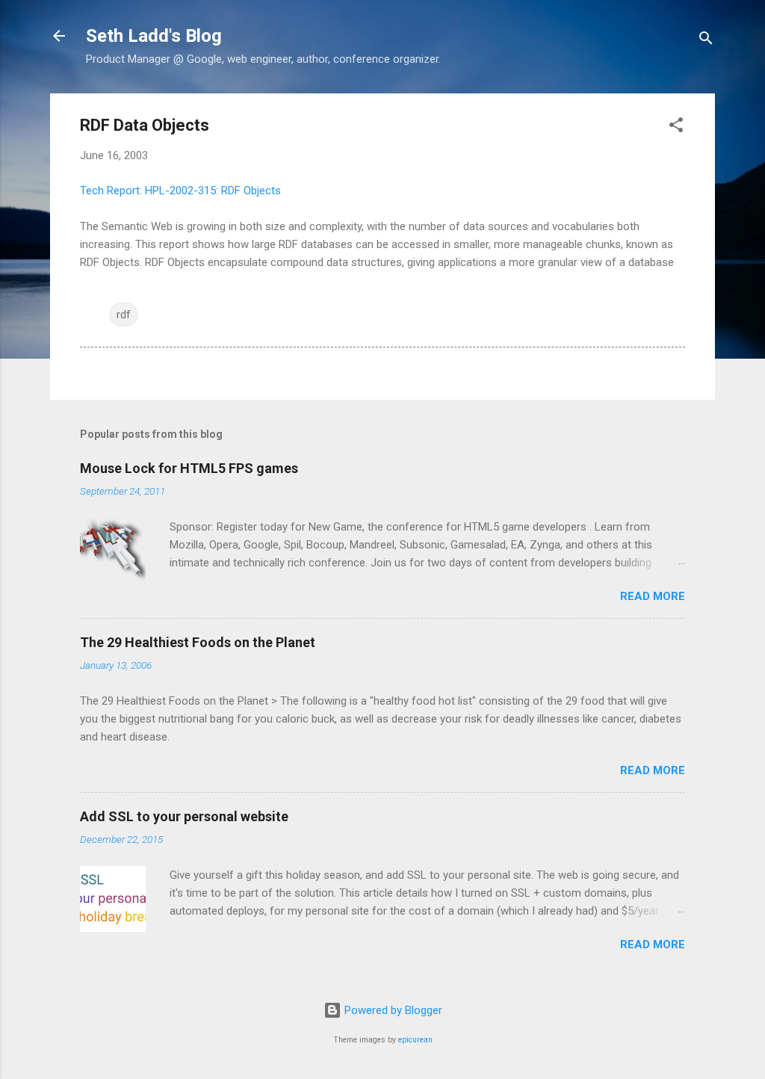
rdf (124, 314)
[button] (676, 127)
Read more (652, 596)
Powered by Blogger (391, 1010)
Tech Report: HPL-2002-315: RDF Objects (180, 190)
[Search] (706, 41)
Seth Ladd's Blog (154, 35)
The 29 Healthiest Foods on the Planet (197, 642)
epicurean (415, 1040)
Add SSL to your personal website (184, 816)
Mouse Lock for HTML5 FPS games (189, 468)
